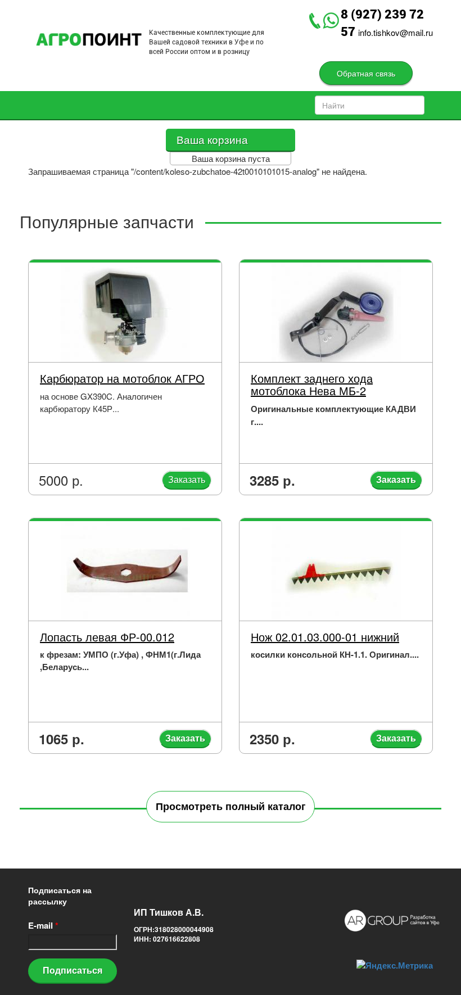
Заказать (186, 479)
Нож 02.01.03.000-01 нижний (325, 636)
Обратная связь (366, 73)
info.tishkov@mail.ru (395, 32)
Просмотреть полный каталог (231, 806)
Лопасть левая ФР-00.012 (107, 636)
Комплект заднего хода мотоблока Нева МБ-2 (312, 384)
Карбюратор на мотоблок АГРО (122, 378)
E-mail (43, 925)
